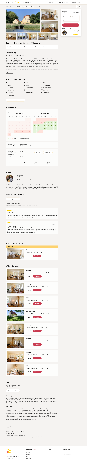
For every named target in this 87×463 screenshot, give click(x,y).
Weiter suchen (28, 2)
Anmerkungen (47, 152)
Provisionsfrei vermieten (62, 2)
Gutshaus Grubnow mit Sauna (18, 435)
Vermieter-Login (76, 2)
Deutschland (48, 452)
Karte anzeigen (13, 390)
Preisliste (38, 152)
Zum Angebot (37, 276)
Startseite (51, 2)
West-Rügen (19, 6)
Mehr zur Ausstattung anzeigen (15, 100)
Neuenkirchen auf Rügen (29, 6)
